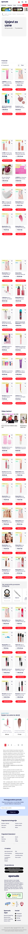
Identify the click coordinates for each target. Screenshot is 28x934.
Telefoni (10, 5)
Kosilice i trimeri (18, 823)
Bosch (16, 837)
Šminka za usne (20, 14)
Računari (4, 5)
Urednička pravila (18, 855)
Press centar (18, 857)
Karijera (6, 860)
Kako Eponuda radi (8, 851)
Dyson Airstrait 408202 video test (9, 426)
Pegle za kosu (4, 424)
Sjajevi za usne (5, 15)
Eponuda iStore (7, 917)
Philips (16, 841)
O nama (7, 848)
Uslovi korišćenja (8, 853)
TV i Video (19, 5)
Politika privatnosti (19, 853)
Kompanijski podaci (7, 855)
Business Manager (14, 871)
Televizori (3, 827)
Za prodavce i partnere (7, 858)
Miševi (16, 827)
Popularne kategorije (9, 820)
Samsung (3, 839)
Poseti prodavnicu (7, 114)
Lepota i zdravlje (8, 14)
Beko (16, 839)
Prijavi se (12, 812)
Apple (2, 837)
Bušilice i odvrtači (5, 823)
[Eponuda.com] (7, 2)
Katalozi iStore (7, 921)
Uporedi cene (7, 89)
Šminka (14, 14)
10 (18, 745)
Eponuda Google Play (8, 915)
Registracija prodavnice (14, 868)
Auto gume (3, 825)
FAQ (16, 851)
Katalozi (25, 5)
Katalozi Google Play (8, 919)
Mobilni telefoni (18, 825)
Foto (14, 5)
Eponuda (2, 14)
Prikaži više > (6, 788)
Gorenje (3, 841)
